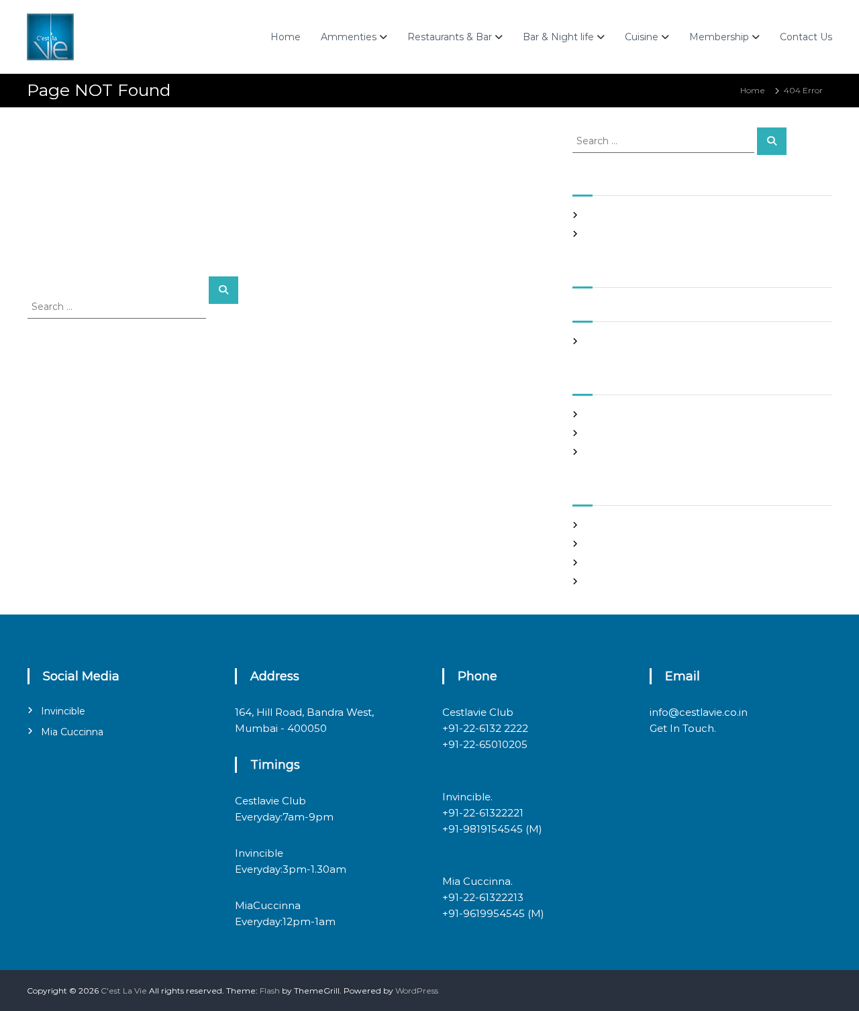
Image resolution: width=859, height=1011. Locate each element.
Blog (595, 414)
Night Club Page (619, 215)
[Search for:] (118, 306)
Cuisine (641, 37)
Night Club (607, 433)
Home (285, 37)
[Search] (223, 290)
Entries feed (610, 544)
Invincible (63, 711)
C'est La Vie (124, 991)
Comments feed (619, 562)
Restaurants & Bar (449, 37)
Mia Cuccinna (72, 732)
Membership (719, 37)
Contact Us (806, 37)
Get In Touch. (683, 728)
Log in (598, 525)
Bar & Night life (558, 37)
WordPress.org (615, 581)
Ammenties (348, 37)
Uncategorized (616, 452)
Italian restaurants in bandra (642, 234)
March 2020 (610, 341)
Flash (270, 991)
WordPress (416, 991)
